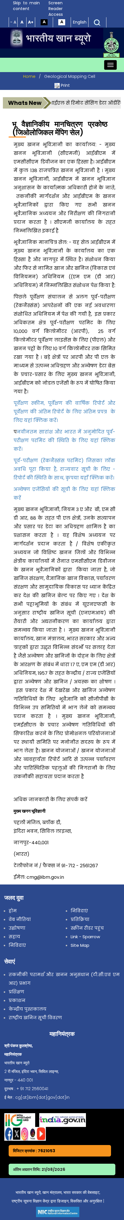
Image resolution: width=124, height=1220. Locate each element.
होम (13, 911)
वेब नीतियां (20, 919)
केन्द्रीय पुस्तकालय (27, 1009)
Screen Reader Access (55, 8)
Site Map (80, 945)
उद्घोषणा (17, 928)
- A (13, 22)
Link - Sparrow (85, 937)
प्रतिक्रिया (80, 919)
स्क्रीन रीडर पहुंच (87, 928)
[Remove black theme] (61, 22)
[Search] (97, 22)
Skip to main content (26, 5)
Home (29, 76)
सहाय (14, 937)
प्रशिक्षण (16, 992)
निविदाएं (17, 945)
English (80, 22)
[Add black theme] (44, 22)
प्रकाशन (17, 1000)
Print (65, 85)
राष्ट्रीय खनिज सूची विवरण (35, 1018)
